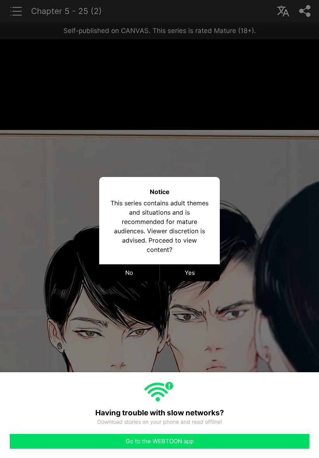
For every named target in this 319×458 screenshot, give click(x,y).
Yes (190, 272)
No (129, 272)
